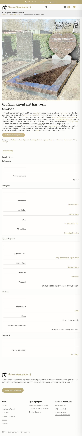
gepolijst (36, 113)
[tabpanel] (41, 256)
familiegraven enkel (30, 115)
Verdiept (5, 142)
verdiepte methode (64, 119)
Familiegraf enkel (14, 15)
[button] (77, 22)
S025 (40, 124)
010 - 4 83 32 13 (60, 409)
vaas (37, 130)
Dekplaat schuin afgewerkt (20, 140)
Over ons (5, 413)
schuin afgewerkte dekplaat (64, 117)
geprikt (75, 122)
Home (4, 15)
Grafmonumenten (8, 416)
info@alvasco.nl (60, 405)
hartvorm (64, 113)
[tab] (8, 150)
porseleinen (54, 126)
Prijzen (4, 420)
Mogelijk (75, 354)
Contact (5, 424)
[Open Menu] (78, 7)
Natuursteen (68, 140)
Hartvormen (59, 140)
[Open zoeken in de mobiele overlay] (46, 7)
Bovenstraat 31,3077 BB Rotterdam (62, 414)
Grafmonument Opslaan (13, 135)
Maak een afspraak (8, 409)
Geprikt (51, 140)
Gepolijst (45, 140)
